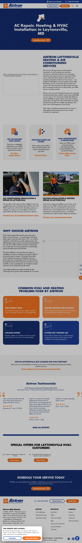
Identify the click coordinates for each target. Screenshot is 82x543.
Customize (12, 538)
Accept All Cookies (31, 538)
